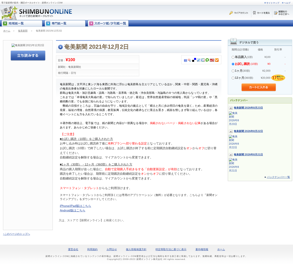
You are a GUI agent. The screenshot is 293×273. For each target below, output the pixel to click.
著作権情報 (201, 249)
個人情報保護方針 (136, 249)
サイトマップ (272, 3)
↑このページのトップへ (16, 233)
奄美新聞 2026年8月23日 (248, 107)
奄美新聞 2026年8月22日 (248, 131)
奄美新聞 (22, 30)
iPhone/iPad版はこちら (75, 206)
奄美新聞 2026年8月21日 (248, 154)
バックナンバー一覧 (278, 177)
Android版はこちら (72, 210)
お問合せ (112, 249)
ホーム (6, 30)
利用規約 (92, 249)
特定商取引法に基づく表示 (171, 249)
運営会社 (73, 249)
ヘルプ (287, 3)
